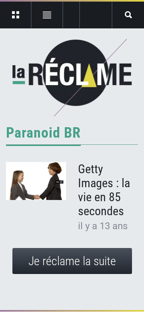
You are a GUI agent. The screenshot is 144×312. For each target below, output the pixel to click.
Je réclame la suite (72, 261)
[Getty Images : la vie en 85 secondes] (36, 181)
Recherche (128, 15)
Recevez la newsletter (96, 15)
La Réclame (72, 77)
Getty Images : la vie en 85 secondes (104, 190)
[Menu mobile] (16, 15)
